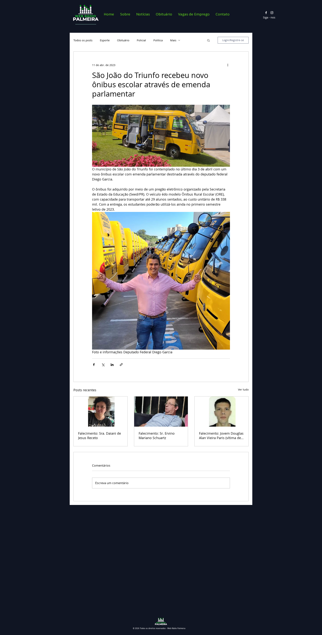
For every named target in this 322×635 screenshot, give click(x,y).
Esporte (105, 40)
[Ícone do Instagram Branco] (272, 13)
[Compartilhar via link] (121, 364)
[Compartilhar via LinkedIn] (112, 364)
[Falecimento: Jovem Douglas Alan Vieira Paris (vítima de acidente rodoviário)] (221, 411)
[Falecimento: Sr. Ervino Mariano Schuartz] (161, 411)
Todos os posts (82, 40)
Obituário (123, 40)
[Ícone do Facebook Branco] (266, 13)
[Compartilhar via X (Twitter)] (103, 364)
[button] (208, 40)
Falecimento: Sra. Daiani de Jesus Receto (99, 435)
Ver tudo (243, 389)
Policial (141, 40)
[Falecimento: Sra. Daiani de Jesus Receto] (100, 411)
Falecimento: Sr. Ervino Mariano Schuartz (157, 435)
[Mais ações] (227, 65)
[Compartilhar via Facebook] (94, 364)
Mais (173, 40)
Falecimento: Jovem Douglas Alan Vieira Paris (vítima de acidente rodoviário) (221, 435)
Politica (158, 40)
